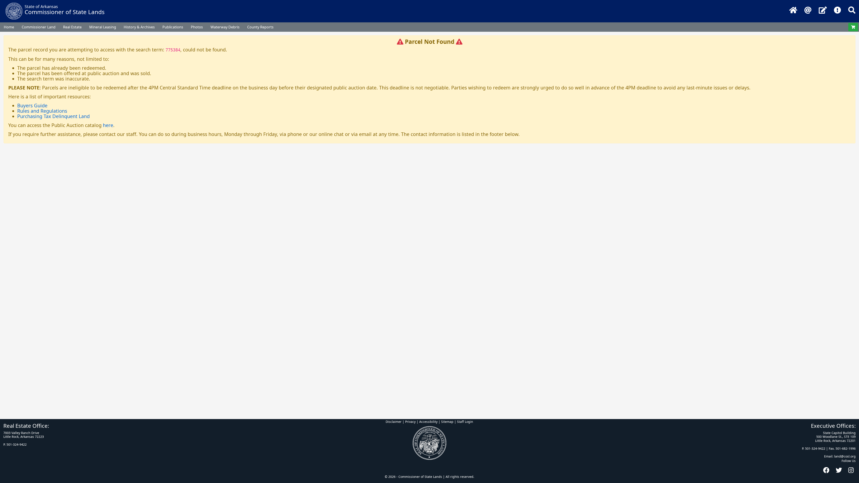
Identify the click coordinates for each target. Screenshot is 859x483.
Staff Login (465, 421)
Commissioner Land (38, 27)
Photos (197, 27)
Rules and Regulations (42, 111)
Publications (172, 27)
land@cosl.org (845, 456)
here (108, 125)
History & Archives (139, 27)
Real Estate (72, 27)
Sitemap (447, 421)
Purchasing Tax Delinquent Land (53, 116)
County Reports (260, 27)
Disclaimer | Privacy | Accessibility (412, 421)
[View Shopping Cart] (853, 27)
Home (9, 27)
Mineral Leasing (102, 27)
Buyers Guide (32, 105)
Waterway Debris (225, 27)
